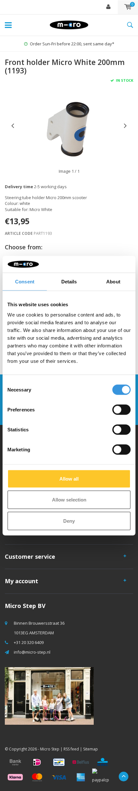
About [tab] (113, 281)
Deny (69, 520)
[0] (128, 7)
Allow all (69, 478)
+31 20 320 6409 (29, 642)
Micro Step (49, 749)
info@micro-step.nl (32, 652)
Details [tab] (69, 281)
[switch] (121, 409)
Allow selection (69, 499)
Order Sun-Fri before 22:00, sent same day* (72, 44)
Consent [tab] (24, 281)
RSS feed (71, 749)
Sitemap (90, 749)
